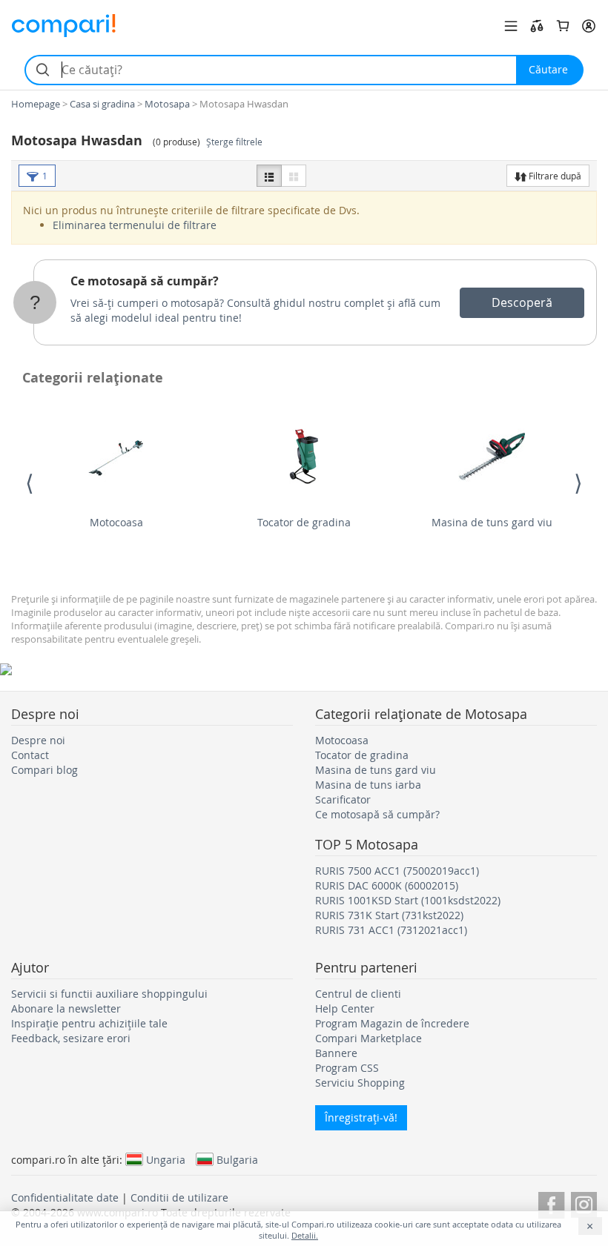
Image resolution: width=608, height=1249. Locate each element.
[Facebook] (551, 1202)
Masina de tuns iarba (368, 785)
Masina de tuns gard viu (492, 522)
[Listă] (269, 176)
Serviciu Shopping (360, 1083)
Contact (30, 755)
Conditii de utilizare (179, 1197)
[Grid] (293, 176)
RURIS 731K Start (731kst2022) (389, 915)
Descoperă (522, 302)
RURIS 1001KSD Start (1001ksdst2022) (407, 900)
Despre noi (38, 740)
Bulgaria (237, 1159)
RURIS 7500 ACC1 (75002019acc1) (397, 871)
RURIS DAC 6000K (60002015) (386, 885)
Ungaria (165, 1159)
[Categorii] (511, 26)
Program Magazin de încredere (392, 1023)
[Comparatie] (537, 26)
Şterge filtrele (234, 142)
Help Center (344, 1008)
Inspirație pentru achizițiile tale (89, 1023)
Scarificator (343, 799)
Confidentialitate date (65, 1197)
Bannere (336, 1053)
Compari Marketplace (368, 1038)
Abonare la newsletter (66, 1008)
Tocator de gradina (304, 522)
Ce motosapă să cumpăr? (144, 281)
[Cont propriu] (589, 26)
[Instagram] (584, 1202)
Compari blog (44, 770)
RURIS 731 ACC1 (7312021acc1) (391, 930)
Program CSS (347, 1068)
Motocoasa (116, 522)
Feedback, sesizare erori (70, 1038)
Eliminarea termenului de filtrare (135, 225)
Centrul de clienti (358, 994)
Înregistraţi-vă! (361, 1117)
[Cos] (563, 26)
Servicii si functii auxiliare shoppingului (109, 994)
